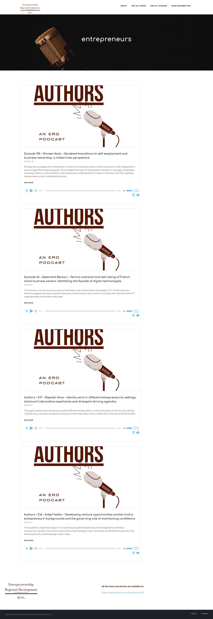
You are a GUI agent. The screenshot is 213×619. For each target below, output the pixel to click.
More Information (181, 6)
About (124, 6)
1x (136, 190)
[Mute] (124, 191)
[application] (80, 190)
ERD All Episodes (159, 6)
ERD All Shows (139, 6)
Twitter (194, 613)
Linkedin (204, 613)
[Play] (31, 190)
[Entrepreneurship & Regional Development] (30, 7)
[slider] (129, 192)
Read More (28, 183)
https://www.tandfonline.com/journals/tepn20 (123, 592)
